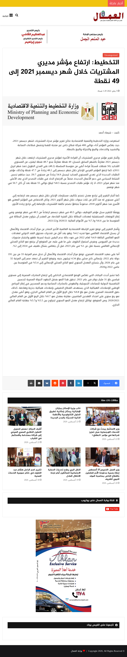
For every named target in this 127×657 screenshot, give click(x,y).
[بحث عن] (16, 17)
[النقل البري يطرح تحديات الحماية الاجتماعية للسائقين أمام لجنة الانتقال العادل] (63, 457)
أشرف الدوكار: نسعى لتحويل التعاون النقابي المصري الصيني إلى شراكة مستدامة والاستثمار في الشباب (26, 433)
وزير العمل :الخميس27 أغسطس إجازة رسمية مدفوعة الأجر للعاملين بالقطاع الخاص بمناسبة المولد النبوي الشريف (102, 474)
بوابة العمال (76, 651)
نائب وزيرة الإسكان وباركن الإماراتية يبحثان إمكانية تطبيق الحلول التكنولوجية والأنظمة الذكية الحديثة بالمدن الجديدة (65, 413)
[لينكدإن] (78, 383)
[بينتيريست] (63, 383)
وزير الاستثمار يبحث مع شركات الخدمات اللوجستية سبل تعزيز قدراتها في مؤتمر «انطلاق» (104, 432)
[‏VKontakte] (47, 383)
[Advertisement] (63, 343)
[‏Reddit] (55, 383)
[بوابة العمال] (109, 16)
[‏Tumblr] (70, 383)
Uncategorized (111, 55)
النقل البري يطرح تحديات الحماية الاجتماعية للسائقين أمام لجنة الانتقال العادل (64, 473)
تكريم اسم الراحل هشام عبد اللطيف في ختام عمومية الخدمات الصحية (25, 473)
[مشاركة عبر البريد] (39, 383)
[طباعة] (31, 383)
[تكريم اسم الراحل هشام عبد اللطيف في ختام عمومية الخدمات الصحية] (25, 457)
